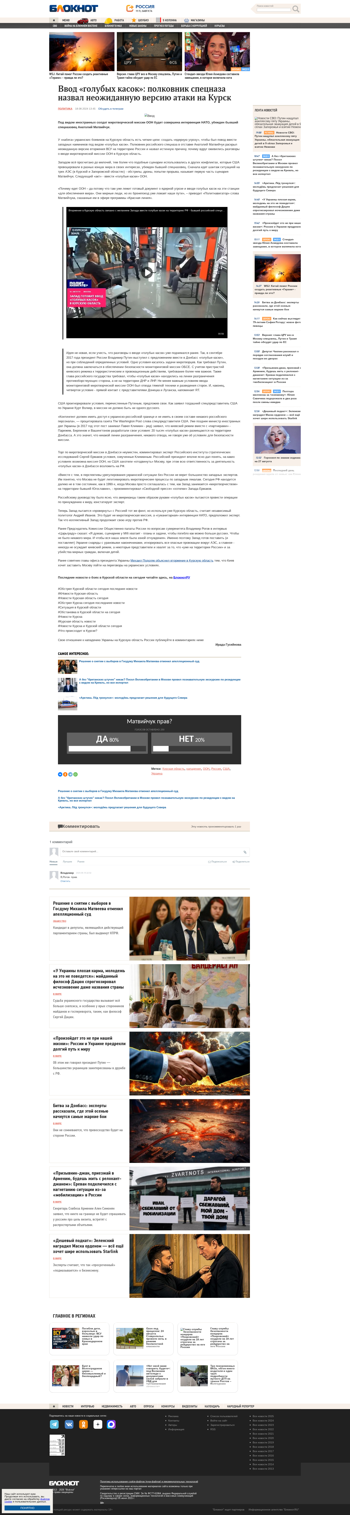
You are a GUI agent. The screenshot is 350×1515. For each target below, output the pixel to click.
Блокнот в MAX (113, 26)
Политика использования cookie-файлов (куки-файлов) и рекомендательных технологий (149, 1481)
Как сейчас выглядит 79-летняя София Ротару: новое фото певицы (277, 322)
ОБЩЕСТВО (59, 921)
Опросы (149, 1406)
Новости (67, 1406)
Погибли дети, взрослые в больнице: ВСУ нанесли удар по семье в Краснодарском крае (92, 1336)
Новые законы (138, 26)
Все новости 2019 (263, 1442)
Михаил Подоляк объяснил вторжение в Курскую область (172, 560)
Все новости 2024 (263, 1420)
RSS (212, 1429)
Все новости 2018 (263, 1446)
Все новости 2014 (263, 1464)
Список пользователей (224, 1416)
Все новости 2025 (263, 1416)
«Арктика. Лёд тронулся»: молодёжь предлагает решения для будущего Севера (276, 187)
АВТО (93, 20)
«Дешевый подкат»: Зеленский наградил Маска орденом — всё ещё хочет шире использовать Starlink (277, 415)
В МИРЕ (57, 994)
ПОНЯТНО (27, 1508)
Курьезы (220, 26)
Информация (176, 1429)
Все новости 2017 (263, 1451)
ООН (206, 768)
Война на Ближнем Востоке (81, 26)
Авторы (172, 1424)
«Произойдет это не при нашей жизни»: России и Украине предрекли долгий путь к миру (277, 227)
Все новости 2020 (263, 1438)
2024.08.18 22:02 (83, 872)
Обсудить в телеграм (110, 108)
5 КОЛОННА (170, 20)
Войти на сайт (218, 1420)
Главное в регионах (74, 1316)
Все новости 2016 (263, 1455)
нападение (193, 768)
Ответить (65, 880)
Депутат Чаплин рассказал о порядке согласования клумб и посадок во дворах (276, 355)
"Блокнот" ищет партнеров (228, 1509)
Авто (133, 1406)
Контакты (173, 1420)
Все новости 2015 (263, 1459)
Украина (156, 773)
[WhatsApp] (75, 774)
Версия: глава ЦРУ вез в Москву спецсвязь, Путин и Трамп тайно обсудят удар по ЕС (275, 338)
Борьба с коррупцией (194, 26)
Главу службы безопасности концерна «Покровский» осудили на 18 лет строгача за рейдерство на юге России (222, 1337)
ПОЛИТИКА (65, 108)
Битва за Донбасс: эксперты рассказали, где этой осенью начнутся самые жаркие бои (276, 306)
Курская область (173, 768)
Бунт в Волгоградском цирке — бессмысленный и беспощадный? (94, 1370)
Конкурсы (168, 1406)
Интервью (87, 1406)
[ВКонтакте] (60, 774)
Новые (53, 861)
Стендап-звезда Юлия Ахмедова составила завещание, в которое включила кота (277, 243)
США (226, 768)
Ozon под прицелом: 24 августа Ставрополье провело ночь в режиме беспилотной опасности (156, 1337)
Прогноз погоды (164, 26)
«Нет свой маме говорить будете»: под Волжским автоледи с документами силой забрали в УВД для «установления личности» (158, 1376)
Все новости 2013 (263, 1468)
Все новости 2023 (263, 1424)
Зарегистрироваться (222, 1424)
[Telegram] (70, 774)
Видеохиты (189, 1406)
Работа (119, 20)
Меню (66, 20)
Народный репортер (240, 1406)
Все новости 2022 (263, 1429)
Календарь (212, 1406)
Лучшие (67, 861)
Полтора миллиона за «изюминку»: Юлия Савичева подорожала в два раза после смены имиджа (275, 397)
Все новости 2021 (263, 1433)
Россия (216, 768)
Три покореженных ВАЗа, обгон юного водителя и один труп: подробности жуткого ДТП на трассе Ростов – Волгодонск (222, 1374)
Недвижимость (112, 1406)
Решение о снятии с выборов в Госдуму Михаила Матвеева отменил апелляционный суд (139, 661)
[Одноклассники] (65, 774)
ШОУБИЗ (143, 20)
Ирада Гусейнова (228, 644)
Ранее (80, 861)
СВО (55, 26)
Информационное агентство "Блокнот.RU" (274, 1509)
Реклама (173, 1416)
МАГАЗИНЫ (198, 20)
